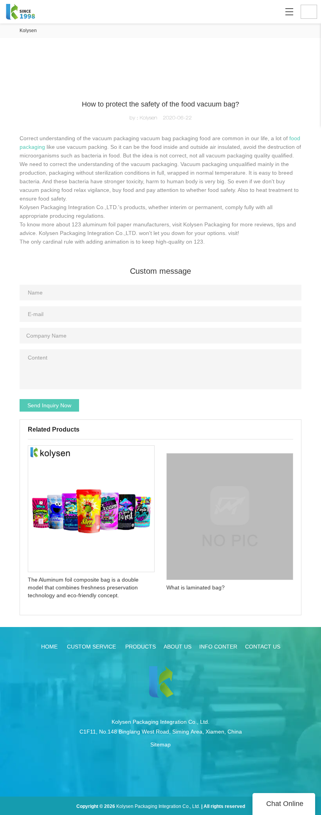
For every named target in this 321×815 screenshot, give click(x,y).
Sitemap (160, 744)
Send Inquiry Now (49, 405)
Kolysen (28, 30)
